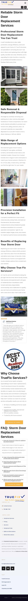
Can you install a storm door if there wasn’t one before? (14, 475)
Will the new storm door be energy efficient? (15, 471)
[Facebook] (25, 7)
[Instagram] (22, 7)
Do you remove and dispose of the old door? (15, 466)
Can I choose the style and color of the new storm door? (14, 457)
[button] (25, 2)
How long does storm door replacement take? (12, 462)
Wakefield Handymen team (11, 541)
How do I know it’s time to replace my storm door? (15, 441)
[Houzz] (12, 568)
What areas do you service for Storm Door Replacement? (13, 480)
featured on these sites (21, 551)
